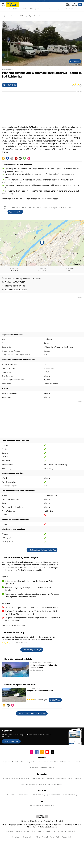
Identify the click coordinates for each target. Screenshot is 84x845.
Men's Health (16, 837)
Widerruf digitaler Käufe (55, 784)
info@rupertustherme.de (15, 286)
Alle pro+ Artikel (7, 8)
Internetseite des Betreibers (16, 289)
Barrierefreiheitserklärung (62, 778)
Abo (36, 1)
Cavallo (48, 831)
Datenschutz (36, 778)
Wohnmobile (23, 8)
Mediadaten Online (35, 805)
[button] (42, 43)
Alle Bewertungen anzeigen (32, 649)
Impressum (76, 778)
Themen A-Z (76, 762)
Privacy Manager (47, 778)
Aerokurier (9, 831)
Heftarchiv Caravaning (38, 795)
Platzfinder (49, 8)
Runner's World (55, 837)
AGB (12, 778)
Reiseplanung (59, 8)
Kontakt (5, 778)
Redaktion (42, 784)
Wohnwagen (33, 8)
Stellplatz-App (31, 762)
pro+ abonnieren (43, 762)
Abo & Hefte (11, 795)
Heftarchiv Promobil (23, 795)
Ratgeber (68, 8)
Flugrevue (56, 831)
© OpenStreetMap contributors (77, 263)
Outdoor (37, 837)
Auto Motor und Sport (22, 831)
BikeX (33, 831)
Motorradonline (27, 837)
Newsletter (15, 762)
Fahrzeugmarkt (78, 8)
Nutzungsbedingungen (23, 778)
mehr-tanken (72, 831)
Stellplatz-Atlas (65, 762)
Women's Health (67, 837)
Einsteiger (15, 8)
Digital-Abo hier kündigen (29, 784)
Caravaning (6, 762)
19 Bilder (76, 61)
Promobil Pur (54, 762)
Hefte (40, 1)
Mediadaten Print (49, 805)
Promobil (45, 837)
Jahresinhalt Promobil (53, 795)
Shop (22, 762)
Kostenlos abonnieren (11, 741)
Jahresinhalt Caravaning (70, 795)
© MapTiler (76, 261)
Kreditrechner (34, 768)
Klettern (63, 831)
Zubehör (43, 8)
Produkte (46, 1)
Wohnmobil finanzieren (47, 768)
